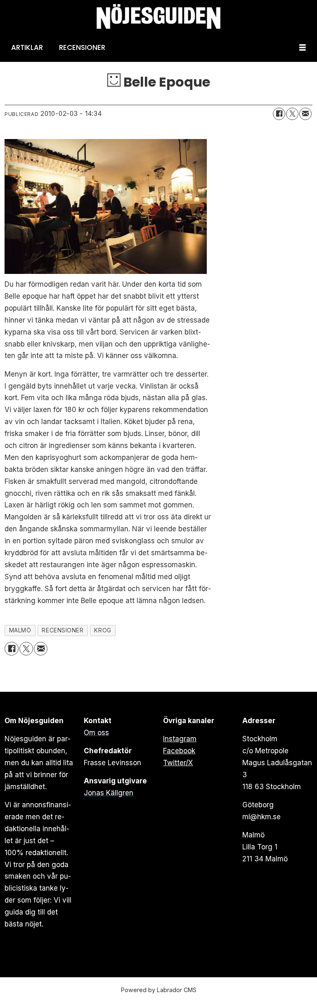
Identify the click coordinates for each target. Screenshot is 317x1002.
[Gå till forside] (158, 16)
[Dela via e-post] (305, 114)
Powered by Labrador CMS (158, 989)
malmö (20, 630)
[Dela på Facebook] (279, 114)
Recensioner (82, 47)
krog (102, 630)
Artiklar (27, 47)
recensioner (62, 630)
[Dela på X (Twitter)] (292, 114)
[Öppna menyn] (302, 47)
